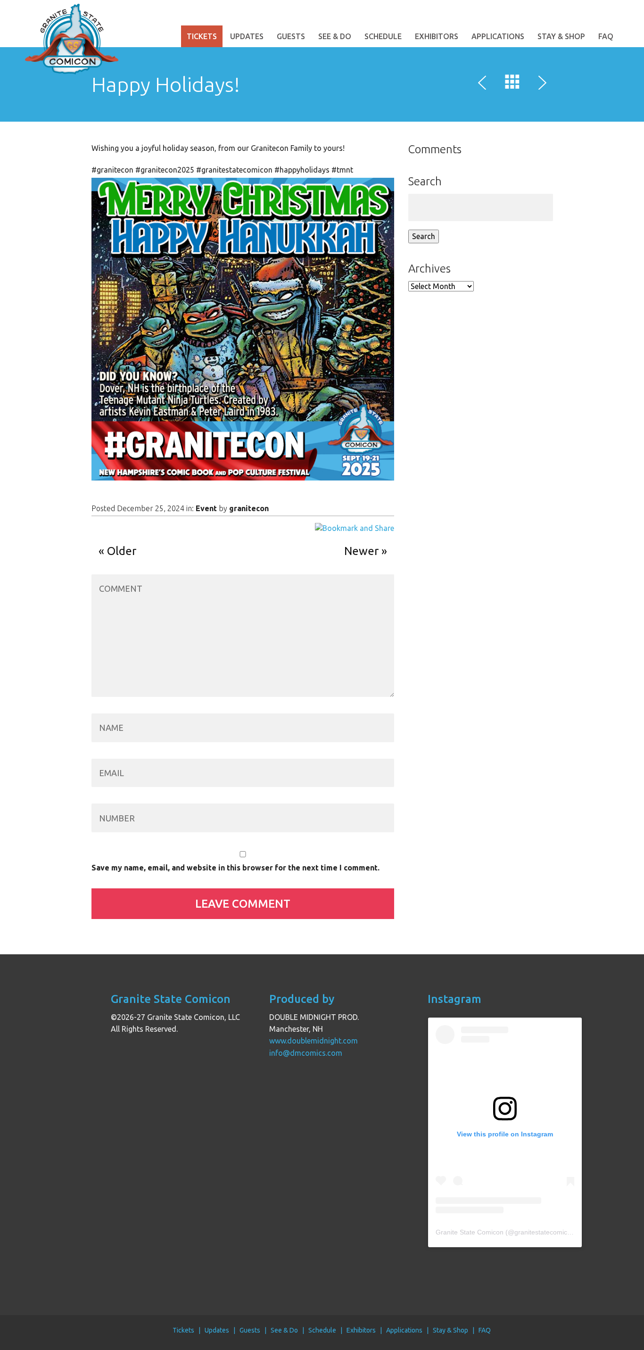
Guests (291, 36)
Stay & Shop (561, 36)
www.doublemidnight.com (313, 1040)
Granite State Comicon (470, 1232)
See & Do (334, 36)
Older (121, 551)
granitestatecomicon (544, 1232)
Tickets (202, 36)
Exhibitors (436, 36)
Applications (497, 36)
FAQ (605, 36)
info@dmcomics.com (305, 1053)
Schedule (383, 36)
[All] (512, 83)
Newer (361, 551)
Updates (247, 36)
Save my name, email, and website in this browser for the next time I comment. (235, 867)
